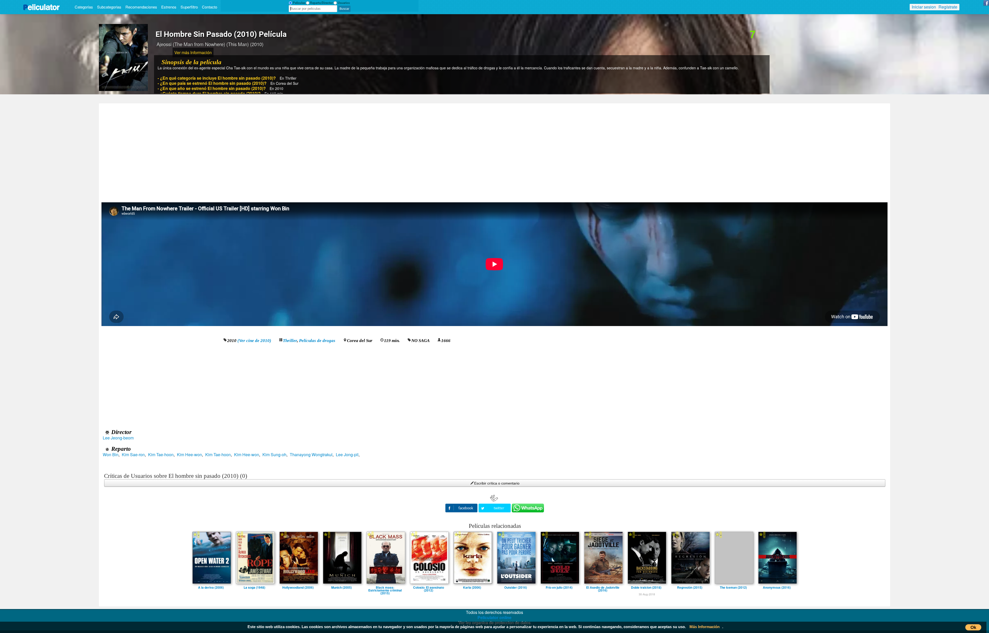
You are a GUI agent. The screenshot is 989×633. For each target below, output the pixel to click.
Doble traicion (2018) (646, 587)
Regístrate (948, 7)
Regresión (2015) (689, 587)
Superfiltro (189, 7)
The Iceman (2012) (733, 587)
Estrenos (168, 7)
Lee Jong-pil (347, 454)
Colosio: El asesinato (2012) (428, 587)
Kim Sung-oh (274, 454)
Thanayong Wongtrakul (311, 454)
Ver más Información (193, 52)
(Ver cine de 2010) (254, 340)
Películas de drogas (317, 340)
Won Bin (110, 454)
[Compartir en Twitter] (495, 507)
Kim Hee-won (189, 454)
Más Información (704, 626)
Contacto (209, 7)
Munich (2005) (341, 587)
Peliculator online (494, 617)
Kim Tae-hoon (161, 454)
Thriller (290, 340)
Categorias (84, 7)
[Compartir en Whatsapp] (528, 508)
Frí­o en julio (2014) (559, 587)
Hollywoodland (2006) (298, 587)
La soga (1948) (254, 587)
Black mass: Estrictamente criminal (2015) (385, 587)
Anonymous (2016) (777, 587)
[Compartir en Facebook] (462, 507)
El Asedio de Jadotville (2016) (602, 587)
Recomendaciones (141, 7)
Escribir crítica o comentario (496, 483)
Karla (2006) (472, 587)
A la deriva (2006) (211, 587)
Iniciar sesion (924, 7)
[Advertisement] (494, 151)
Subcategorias (109, 7)
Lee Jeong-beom (118, 437)
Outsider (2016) (515, 587)
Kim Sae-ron (133, 454)
